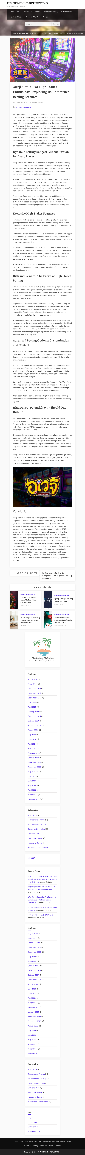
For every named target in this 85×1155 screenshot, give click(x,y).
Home (12, 12)
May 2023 (32, 785)
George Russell (37, 102)
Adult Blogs (32, 815)
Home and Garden (32, 17)
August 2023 (33, 772)
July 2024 (32, 735)
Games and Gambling (50, 12)
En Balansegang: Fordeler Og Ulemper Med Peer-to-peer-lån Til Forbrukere (30, 620)
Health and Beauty (16, 17)
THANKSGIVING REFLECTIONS (27, 3)
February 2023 (33, 799)
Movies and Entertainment (38, 847)
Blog (19, 12)
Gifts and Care (66, 12)
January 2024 (33, 758)
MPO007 (31, 858)
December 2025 (34, 688)
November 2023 (34, 762)
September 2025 (34, 698)
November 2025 (34, 693)
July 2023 (32, 776)
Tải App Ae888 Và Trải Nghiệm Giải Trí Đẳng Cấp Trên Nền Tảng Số (63, 620)
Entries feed (32, 1122)
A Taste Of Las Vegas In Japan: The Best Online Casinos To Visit (28, 600)
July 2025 (32, 702)
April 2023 (32, 790)
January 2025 (33, 712)
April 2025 (32, 707)
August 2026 (33, 679)
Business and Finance (32, 12)
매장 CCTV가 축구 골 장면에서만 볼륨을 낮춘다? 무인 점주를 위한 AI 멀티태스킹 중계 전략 (42, 879)
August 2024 (33, 730)
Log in (30, 1117)
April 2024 (32, 744)
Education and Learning (37, 824)
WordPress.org (34, 1131)
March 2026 (33, 684)
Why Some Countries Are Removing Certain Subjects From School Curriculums (42, 900)
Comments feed (34, 1127)
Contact (45, 17)
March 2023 (33, 795)
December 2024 (34, 716)
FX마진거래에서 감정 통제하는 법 (40, 915)
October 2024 (33, 721)
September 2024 (34, 725)
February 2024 (33, 753)
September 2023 (34, 767)
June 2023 (32, 781)
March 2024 (33, 749)
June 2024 (32, 739)
